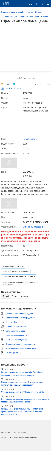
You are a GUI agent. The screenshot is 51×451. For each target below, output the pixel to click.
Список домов (11, 353)
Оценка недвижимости (15, 327)
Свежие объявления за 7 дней (19, 313)
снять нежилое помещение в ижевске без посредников (20, 283)
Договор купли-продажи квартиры (20, 348)
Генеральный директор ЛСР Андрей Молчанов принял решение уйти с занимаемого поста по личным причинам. (22, 412)
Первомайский (30, 139)
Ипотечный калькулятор (16, 340)
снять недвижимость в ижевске (16, 271)
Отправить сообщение (34, 227)
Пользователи (19, 432)
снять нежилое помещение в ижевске (19, 277)
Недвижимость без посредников (20, 318)
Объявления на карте (15, 331)
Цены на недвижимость (16, 335)
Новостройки (11, 322)
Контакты (5, 432)
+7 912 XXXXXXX (36, 222)
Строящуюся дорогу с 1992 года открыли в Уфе (22, 392)
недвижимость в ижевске (13, 266)
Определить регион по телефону (20, 344)
